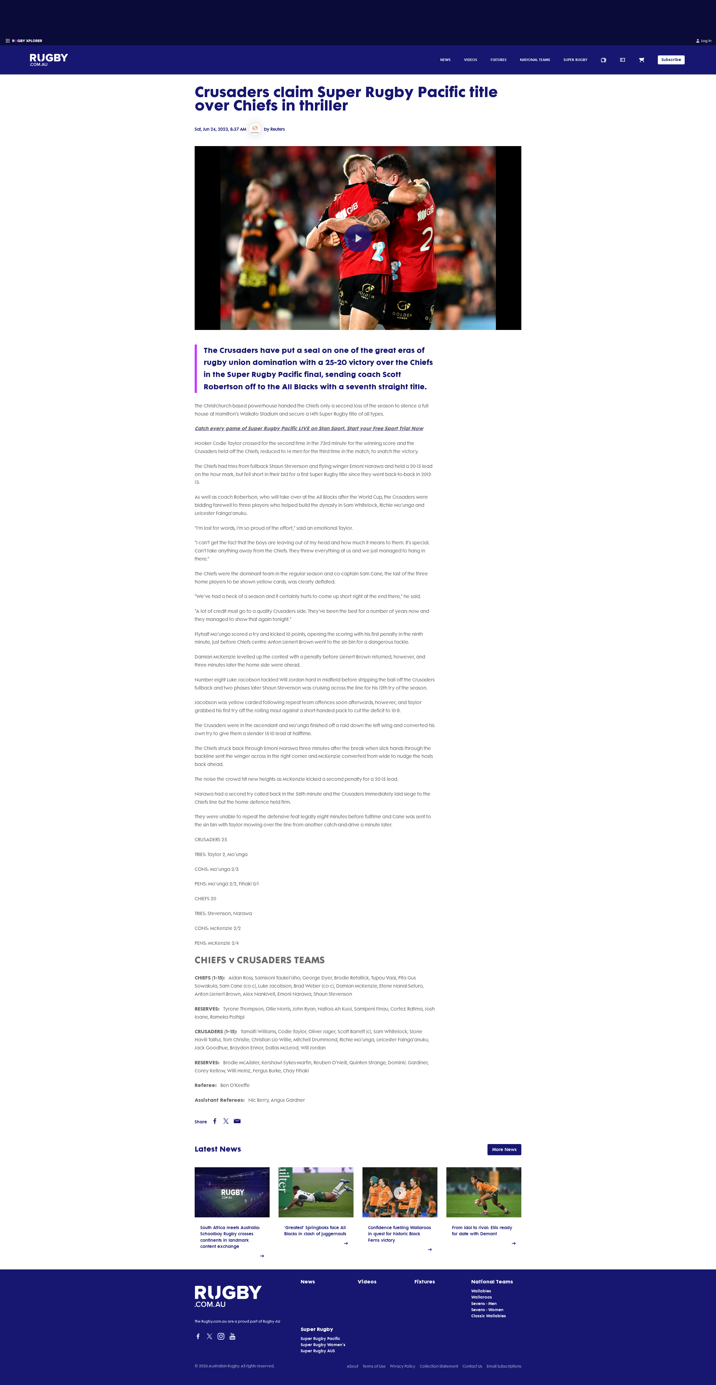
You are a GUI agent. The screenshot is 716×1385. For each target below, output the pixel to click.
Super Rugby (575, 59)
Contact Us (472, 1366)
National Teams (535, 59)
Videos (470, 59)
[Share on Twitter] (226, 1121)
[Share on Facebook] (214, 1121)
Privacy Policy (402, 1366)
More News (504, 1149)
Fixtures (499, 59)
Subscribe (671, 59)
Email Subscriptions (504, 1366)
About (352, 1366)
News (445, 59)
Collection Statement (439, 1366)
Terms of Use (374, 1366)
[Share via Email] (237, 1121)
